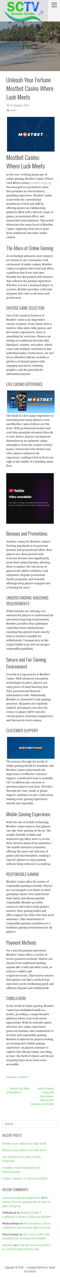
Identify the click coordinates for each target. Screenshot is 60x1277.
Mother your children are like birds (24, 1143)
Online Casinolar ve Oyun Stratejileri (25, 1178)
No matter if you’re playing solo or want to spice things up (26, 1201)
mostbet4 (23, 1077)
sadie (13, 110)
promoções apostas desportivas (21, 1197)
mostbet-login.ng (41, 182)
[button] (55, 5)
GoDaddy (31, 1271)
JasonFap (7, 1245)
